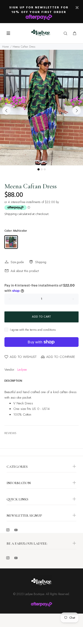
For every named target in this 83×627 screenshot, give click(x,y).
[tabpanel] (41, 107)
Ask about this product (25, 271)
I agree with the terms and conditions (33, 329)
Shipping (10, 214)
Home (5, 47)
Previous (6, 110)
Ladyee (22, 369)
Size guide (17, 262)
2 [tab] (42, 169)
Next (76, 110)
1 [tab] (38, 169)
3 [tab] (45, 169)
